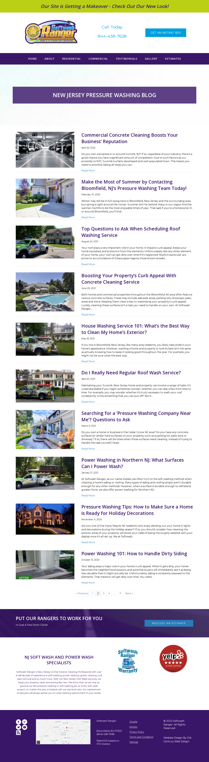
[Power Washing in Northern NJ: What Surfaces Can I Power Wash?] (45, 473)
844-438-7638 (112, 36)
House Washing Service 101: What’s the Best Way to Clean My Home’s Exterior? (135, 329)
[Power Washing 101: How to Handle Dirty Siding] (45, 564)
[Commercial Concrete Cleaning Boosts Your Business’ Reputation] (45, 149)
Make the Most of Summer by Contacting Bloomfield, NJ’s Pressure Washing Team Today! (134, 185)
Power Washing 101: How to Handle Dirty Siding (134, 553)
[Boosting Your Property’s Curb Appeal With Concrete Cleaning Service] (45, 291)
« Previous (82, 593)
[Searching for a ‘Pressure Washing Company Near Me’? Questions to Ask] (45, 429)
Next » (129, 593)
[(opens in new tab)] (173, 658)
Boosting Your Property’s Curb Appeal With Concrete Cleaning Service (128, 278)
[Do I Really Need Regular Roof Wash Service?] (45, 385)
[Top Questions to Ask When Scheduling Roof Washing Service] (45, 241)
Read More (88, 170)
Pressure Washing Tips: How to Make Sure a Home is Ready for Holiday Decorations (137, 510)
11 (120, 593)
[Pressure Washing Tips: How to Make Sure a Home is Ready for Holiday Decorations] (45, 518)
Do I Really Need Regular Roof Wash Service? (131, 372)
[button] (165, 32)
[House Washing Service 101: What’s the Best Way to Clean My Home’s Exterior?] (45, 338)
